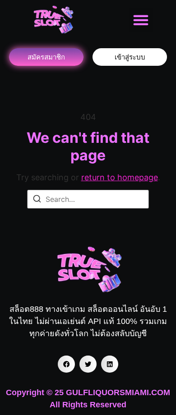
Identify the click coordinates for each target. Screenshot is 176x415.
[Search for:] (88, 199)
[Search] (37, 200)
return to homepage (119, 177)
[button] (141, 20)
